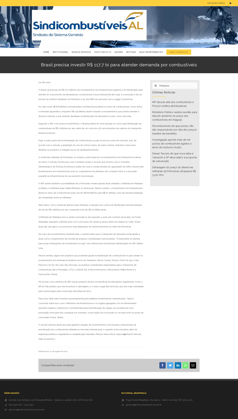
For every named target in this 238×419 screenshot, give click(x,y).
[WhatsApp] (185, 365)
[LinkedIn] (178, 365)
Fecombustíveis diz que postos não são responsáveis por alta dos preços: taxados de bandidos (174, 130)
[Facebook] (162, 365)
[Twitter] (170, 365)
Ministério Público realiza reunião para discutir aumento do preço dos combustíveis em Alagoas (174, 116)
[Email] (193, 365)
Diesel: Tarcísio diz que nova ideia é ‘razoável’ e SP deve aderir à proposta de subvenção (174, 157)
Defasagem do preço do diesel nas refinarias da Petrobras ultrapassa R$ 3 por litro (174, 171)
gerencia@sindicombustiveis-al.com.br (26, 410)
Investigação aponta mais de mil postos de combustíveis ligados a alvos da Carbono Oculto (171, 143)
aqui (125, 334)
